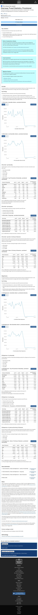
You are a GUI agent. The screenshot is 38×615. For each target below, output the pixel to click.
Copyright (19, 607)
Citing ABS (19, 586)
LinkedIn (19, 602)
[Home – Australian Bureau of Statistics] (19, 561)
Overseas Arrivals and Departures (17, 51)
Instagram (19, 599)
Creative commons (19, 606)
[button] (2, 2)
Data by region (19, 570)
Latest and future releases (19, 567)
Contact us (19, 589)
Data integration (19, 575)
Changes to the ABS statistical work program (21, 47)
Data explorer (19, 574)
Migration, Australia (7, 78)
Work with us (19, 583)
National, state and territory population (11, 79)
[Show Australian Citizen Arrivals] (19, 129)
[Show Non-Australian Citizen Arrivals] (19, 161)
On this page (19, 24)
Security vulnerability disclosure (19, 590)
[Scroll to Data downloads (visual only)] (10, 466)
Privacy (19, 610)
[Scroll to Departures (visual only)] (8, 276)
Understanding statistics (19, 578)
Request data (19, 577)
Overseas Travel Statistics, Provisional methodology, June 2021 (12, 536)
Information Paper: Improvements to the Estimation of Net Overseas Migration (18, 81)
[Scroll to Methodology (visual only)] (9, 534)
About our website (19, 582)
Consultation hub (19, 588)
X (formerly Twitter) (19, 600)
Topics (19, 568)
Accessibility (19, 611)
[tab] (3, 104)
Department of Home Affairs (24, 66)
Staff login (19, 613)
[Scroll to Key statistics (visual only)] (9, 28)
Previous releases (19, 22)
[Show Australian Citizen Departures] (19, 320)
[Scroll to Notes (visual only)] (5, 481)
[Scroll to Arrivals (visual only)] (6, 86)
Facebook (19, 598)
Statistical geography (19, 571)
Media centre (19, 585)
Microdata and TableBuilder (19, 573)
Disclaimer (19, 609)
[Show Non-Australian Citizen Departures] (19, 351)
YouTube (19, 603)
